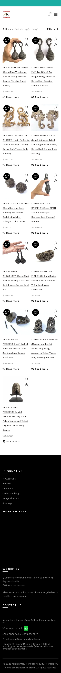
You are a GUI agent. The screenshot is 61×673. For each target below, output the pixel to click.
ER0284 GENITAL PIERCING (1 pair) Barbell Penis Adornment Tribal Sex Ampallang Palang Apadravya (15, 348)
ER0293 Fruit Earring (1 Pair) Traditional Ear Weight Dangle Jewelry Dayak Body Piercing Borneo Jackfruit (43, 76)
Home (8, 29)
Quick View (27, 45)
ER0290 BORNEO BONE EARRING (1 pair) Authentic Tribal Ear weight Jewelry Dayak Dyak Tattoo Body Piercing (16, 144)
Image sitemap (11, 498)
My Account (9, 478)
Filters (51, 29)
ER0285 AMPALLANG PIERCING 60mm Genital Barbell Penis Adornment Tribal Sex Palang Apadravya (43, 280)
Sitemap (7, 503)
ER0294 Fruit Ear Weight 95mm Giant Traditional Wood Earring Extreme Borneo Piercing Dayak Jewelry (15, 76)
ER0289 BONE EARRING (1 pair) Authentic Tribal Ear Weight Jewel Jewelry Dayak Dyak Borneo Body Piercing (44, 144)
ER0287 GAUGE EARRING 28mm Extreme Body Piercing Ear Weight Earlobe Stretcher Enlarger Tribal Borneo (16, 212)
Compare (27, 39)
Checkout (8, 488)
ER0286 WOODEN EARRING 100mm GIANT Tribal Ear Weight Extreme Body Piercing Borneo (43, 212)
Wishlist (7, 483)
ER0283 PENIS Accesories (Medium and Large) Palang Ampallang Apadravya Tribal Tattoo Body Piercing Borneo (44, 348)
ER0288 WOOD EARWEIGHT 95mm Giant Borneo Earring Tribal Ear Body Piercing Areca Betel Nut (16, 280)
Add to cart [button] (12, 441)
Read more (12, 97)
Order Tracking (11, 493)
